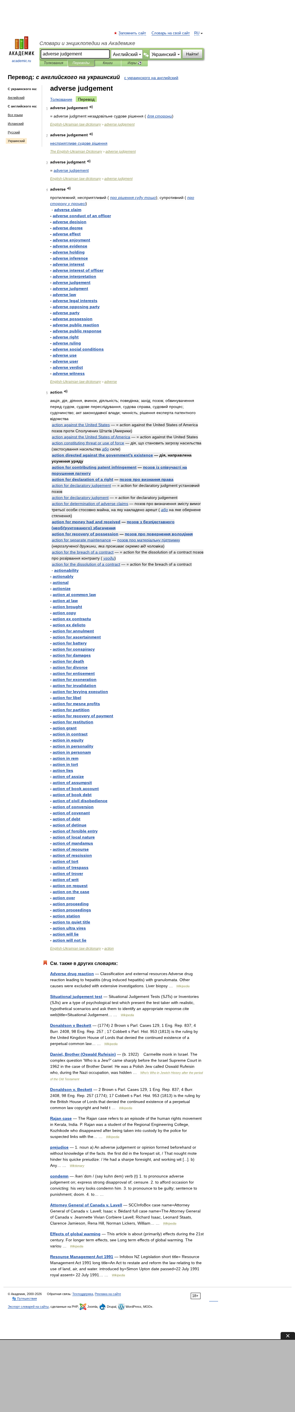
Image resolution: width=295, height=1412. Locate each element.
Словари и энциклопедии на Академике (87, 43)
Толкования (53, 63)
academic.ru (21, 61)
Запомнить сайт (132, 33)
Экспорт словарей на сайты (28, 1306)
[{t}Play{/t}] (91, 107)
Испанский (16, 123)
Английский (16, 97)
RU (196, 33)
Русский (14, 132)
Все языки (15, 115)
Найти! (192, 54)
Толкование (61, 99)
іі (148, 540)
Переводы (81, 63)
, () (83, 1054)
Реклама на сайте (108, 1294)
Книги (108, 63)
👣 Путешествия (24, 1298)
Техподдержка (82, 1294)
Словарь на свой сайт (171, 33)
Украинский (16, 141)
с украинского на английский (151, 77)
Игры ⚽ (135, 63)
